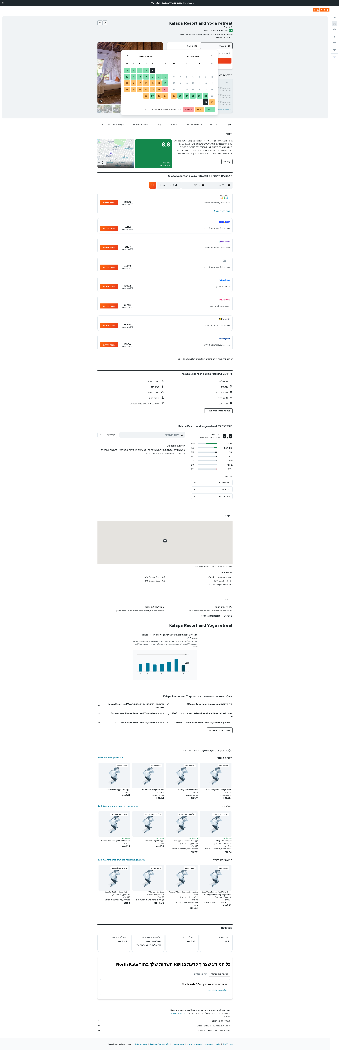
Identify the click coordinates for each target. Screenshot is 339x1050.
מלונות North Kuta (141, 1044)
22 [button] (174, 89)
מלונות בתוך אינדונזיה (194, 1044)
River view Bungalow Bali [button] (153, 789)
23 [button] (212, 95)
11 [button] (199, 83)
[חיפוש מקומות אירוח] (334, 23)
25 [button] (199, 95)
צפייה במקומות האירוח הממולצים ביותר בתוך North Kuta (121, 860)
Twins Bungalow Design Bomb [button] (218, 789)
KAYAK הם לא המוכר (221, 1021)
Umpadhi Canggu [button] (223, 841)
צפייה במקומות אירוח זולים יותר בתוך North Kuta (117, 806)
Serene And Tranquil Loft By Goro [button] (115, 841)
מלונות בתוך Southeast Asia (159, 1044)
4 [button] (199, 76)
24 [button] (205, 95)
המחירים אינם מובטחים (179, 1013)
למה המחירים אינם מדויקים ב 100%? (213, 1030)
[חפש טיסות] (334, 18)
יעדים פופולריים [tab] (200, 974)
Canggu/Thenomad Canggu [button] (186, 841)
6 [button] (186, 76)
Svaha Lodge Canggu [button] (155, 841)
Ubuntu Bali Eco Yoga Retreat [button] (117, 892)
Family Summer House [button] (188, 789)
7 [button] (180, 76)
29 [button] (174, 95)
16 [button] (212, 89)
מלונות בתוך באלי (178, 1044)
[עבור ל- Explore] (334, 36)
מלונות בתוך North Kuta (217, 990)
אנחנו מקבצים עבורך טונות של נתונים (213, 1025)
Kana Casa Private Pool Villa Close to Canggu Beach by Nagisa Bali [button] (216, 893)
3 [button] (205, 76)
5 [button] (193, 76)
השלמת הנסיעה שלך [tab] (219, 974)
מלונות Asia (209, 1044)
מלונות (218, 1044)
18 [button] (199, 89)
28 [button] (180, 95)
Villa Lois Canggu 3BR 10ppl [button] (118, 789)
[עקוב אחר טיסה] (334, 42)
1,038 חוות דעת (211, 30)
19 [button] (193, 89)
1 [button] (173, 70)
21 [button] (180, 89)
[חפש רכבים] (334, 29)
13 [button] (187, 83)
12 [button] (193, 83)
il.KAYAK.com (228, 1044)
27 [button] (187, 95)
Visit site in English (159, 3)
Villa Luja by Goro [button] (156, 892)
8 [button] (174, 76)
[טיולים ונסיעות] (334, 49)
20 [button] (186, 89)
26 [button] (193, 95)
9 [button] (212, 83)
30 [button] (212, 102)
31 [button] (206, 102)
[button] (3, 3)
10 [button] (206, 83)
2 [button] (212, 76)
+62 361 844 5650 (224, 37)
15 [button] (174, 83)
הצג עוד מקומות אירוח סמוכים (110, 757)
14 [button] (180, 83)
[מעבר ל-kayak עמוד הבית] (321, 10)
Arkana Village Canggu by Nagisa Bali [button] (183, 893)
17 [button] (206, 89)
